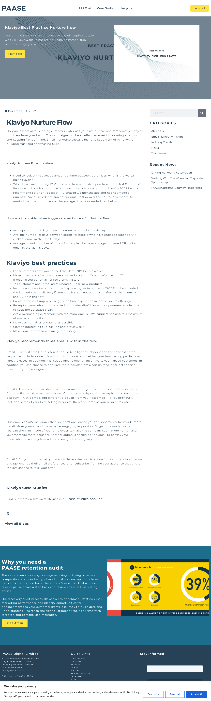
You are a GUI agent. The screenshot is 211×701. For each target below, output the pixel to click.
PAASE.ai (85, 8)
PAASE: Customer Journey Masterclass (176, 187)
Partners (76, 670)
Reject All (175, 694)
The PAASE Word (80, 673)
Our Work (76, 667)
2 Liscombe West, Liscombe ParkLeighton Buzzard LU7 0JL (20, 660)
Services (75, 664)
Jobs (73, 679)
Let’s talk (76, 676)
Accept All (196, 694)
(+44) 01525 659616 (12, 667)
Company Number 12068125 (17, 664)
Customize (153, 694)
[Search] (202, 113)
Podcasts (76, 661)
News (155, 147)
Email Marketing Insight (167, 136)
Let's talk (15, 53)
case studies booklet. (86, 499)
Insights (126, 8)
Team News (159, 153)
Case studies (78, 658)
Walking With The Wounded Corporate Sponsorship (177, 180)
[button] (111, 588)
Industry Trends (161, 142)
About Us (157, 131)
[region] (105, 691)
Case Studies (106, 8)
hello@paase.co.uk (12, 670)
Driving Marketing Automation (171, 172)
